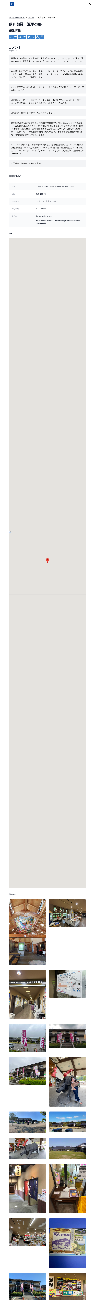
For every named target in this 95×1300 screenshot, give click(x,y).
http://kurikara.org (44, 216)
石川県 (31, 17)
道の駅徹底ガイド (17, 17)
